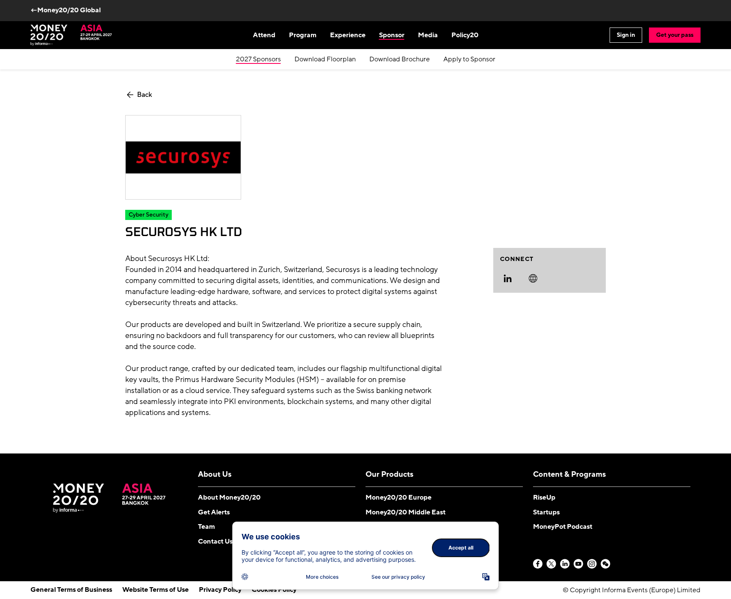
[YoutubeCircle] (579, 564)
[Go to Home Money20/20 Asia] (71, 35)
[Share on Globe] (533, 278)
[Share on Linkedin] (507, 278)
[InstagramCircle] (592, 564)
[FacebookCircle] (538, 564)
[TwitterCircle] (552, 564)
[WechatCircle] (606, 564)
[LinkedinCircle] (565, 564)
